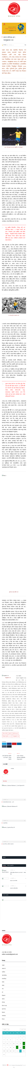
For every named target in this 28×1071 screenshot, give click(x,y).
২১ (17, 1047)
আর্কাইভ (3, 972)
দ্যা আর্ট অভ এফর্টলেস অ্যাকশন (8, 844)
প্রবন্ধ (3, 998)
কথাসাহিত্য (4, 978)
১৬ (23, 1043)
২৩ (23, 1047)
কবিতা (3, 982)
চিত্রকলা (3, 995)
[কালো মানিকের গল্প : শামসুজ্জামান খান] (14, 29)
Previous (4, 905)
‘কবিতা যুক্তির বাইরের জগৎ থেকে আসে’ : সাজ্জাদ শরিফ (18, 873)
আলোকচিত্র (4, 975)
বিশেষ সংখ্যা (4, 1005)
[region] (14, 916)
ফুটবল (10, 733)
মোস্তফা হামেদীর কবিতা (14, 888)
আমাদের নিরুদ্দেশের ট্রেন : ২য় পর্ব (8, 802)
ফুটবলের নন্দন (15, 733)
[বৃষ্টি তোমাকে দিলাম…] (14, 905)
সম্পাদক (4, 45)
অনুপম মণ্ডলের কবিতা (13, 880)
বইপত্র (3, 1002)
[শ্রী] (14, 9)
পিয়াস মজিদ (5, 733)
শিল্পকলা (3, 1012)
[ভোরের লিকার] (14, 813)
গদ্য (25, 45)
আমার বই (4, 968)
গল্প (2, 992)
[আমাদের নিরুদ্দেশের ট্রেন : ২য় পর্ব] (14, 792)
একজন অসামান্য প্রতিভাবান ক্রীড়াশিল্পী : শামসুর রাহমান (21, 757)
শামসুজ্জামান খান (16, 736)
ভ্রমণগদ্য (4, 1009)
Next (24, 905)
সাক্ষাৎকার (4, 1015)
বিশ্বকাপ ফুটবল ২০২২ (7, 736)
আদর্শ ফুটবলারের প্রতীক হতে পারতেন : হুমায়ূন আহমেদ (6, 757)
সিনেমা (3, 1019)
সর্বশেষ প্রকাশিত (10, 865)
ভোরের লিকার (5, 823)
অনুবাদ (3, 965)
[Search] (25, 9)
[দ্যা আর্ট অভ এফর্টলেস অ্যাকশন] (14, 834)
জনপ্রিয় (4, 865)
